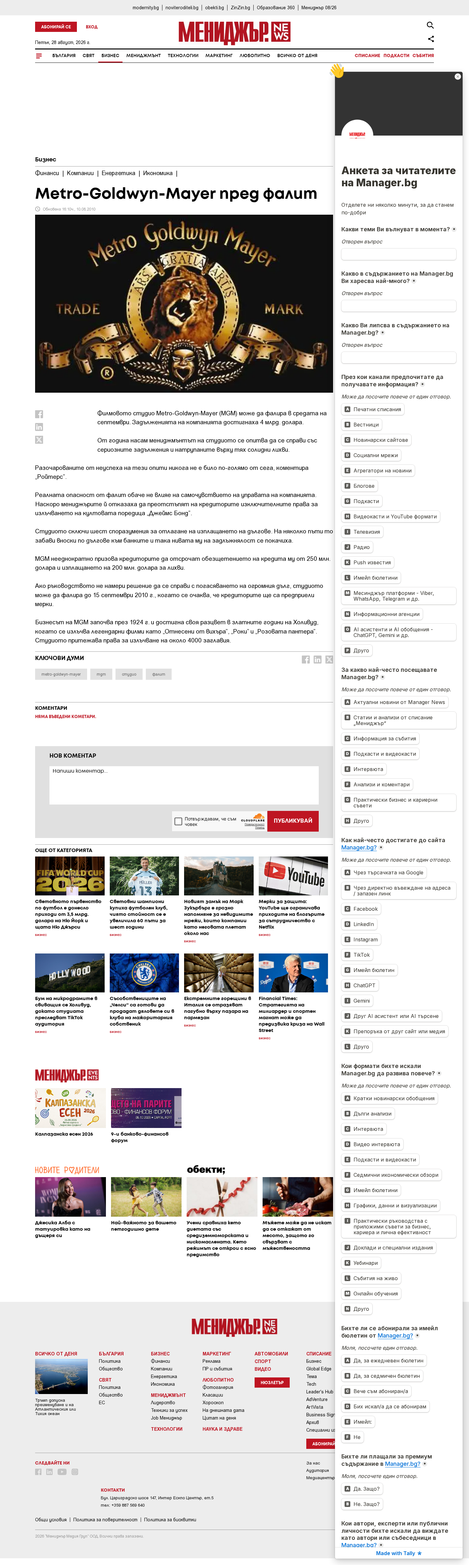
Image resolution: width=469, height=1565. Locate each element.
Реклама (211, 1361)
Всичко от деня (297, 56)
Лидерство (163, 1402)
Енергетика (164, 1376)
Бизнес (110, 56)
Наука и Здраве (222, 1429)
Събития (423, 56)
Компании (161, 1369)
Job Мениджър (166, 1418)
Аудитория (317, 1470)
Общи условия (51, 1519)
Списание (367, 56)
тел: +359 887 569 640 (123, 1505)
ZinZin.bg (240, 7)
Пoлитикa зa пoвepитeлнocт (105, 1519)
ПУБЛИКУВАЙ (293, 821)
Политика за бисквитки (170, 1519)
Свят (88, 56)
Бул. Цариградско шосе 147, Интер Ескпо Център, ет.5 (157, 1498)
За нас (313, 1463)
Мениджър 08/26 (319, 7)
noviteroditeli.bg (182, 7)
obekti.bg (214, 7)
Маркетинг (219, 56)
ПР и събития (217, 1369)
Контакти (113, 1490)
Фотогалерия (218, 1387)
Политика (110, 1361)
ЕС (102, 1402)
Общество (111, 1369)
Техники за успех (169, 1410)
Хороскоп (213, 1402)
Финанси (160, 1361)
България (64, 56)
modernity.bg (146, 7)
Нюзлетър (272, 1383)
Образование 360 (276, 7)
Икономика (163, 1384)
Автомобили (271, 1353)
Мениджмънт (143, 56)
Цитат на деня (219, 1418)
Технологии (183, 56)
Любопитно (255, 56)
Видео (263, 1369)
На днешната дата (223, 1410)
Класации (213, 1395)
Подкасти (396, 56)
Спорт (263, 1361)
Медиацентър (320, 1478)
